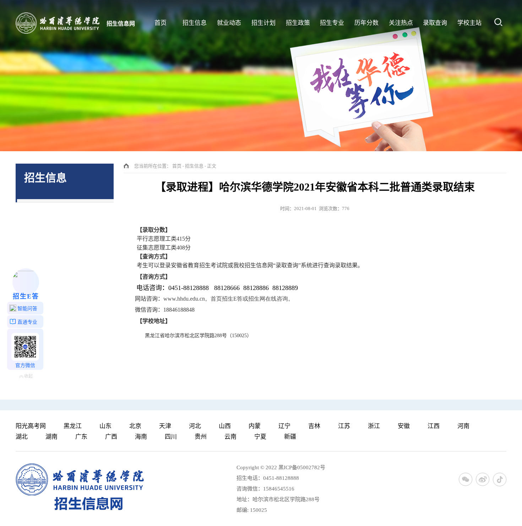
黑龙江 (73, 426)
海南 (141, 436)
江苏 (344, 426)
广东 (81, 436)
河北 (195, 426)
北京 (135, 426)
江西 (434, 426)
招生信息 (194, 166)
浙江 (374, 426)
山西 (225, 426)
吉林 (314, 426)
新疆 (290, 436)
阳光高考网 (31, 426)
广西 (111, 436)
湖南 (51, 436)
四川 (171, 436)
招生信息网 (121, 24)
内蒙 (255, 426)
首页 (176, 166)
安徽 (404, 426)
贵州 (201, 436)
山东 (105, 426)
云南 (230, 436)
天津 (165, 426)
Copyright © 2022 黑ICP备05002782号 (280, 467)
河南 (463, 426)
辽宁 (284, 426)
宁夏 (260, 436)
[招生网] (57, 22)
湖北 (22, 436)
